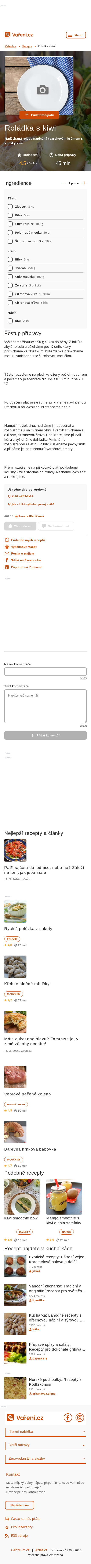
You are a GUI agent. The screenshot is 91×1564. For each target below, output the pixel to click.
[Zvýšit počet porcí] (84, 183)
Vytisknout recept (24, 546)
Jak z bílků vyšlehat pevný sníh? (33, 504)
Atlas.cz (41, 1550)
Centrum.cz (20, 1550)
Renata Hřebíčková (31, 516)
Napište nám (20, 1505)
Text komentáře (16, 686)
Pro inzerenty (22, 1527)
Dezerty (24, 1231)
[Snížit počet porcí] (63, 183)
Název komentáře (17, 664)
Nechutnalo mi (58, 526)
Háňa (35, 1329)
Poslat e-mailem (22, 553)
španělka (38, 1300)
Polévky (12, 939)
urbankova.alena (43, 1393)
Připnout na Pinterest (26, 567)
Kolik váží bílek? (22, 496)
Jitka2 (36, 1271)
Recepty (27, 46)
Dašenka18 (39, 1358)
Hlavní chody (16, 1104)
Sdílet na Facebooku (26, 560)
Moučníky (13, 994)
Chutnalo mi (22, 526)
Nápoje (66, 1231)
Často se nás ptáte (25, 1518)
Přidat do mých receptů (27, 540)
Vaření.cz (10, 46)
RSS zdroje (19, 1535)
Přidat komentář (48, 735)
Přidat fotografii (42, 115)
